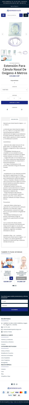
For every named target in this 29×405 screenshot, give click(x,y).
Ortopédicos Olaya (5, 376)
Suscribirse (14, 309)
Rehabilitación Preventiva (7, 353)
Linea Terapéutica (5, 360)
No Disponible (21, 278)
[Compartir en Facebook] (7, 109)
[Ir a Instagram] (14, 384)
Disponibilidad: (14, 80)
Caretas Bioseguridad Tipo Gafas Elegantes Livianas (21, 273)
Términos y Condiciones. (7, 339)
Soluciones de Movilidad (7, 355)
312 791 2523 (6, 327)
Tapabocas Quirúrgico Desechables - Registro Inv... (8, 273)
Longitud (14, 86)
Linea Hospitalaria (5, 358)
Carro (2, 371)
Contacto (3, 344)
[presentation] (2, 34)
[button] (13, 285)
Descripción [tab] (14, 119)
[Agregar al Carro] (11, 278)
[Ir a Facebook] (12, 384)
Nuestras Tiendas (7, 331)
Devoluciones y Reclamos (7, 342)
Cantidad (14, 95)
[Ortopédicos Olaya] (13, 10)
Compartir (14, 107)
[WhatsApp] (17, 384)
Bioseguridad (4, 362)
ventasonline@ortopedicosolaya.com (12, 329)
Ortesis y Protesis (5, 351)
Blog (2, 374)
